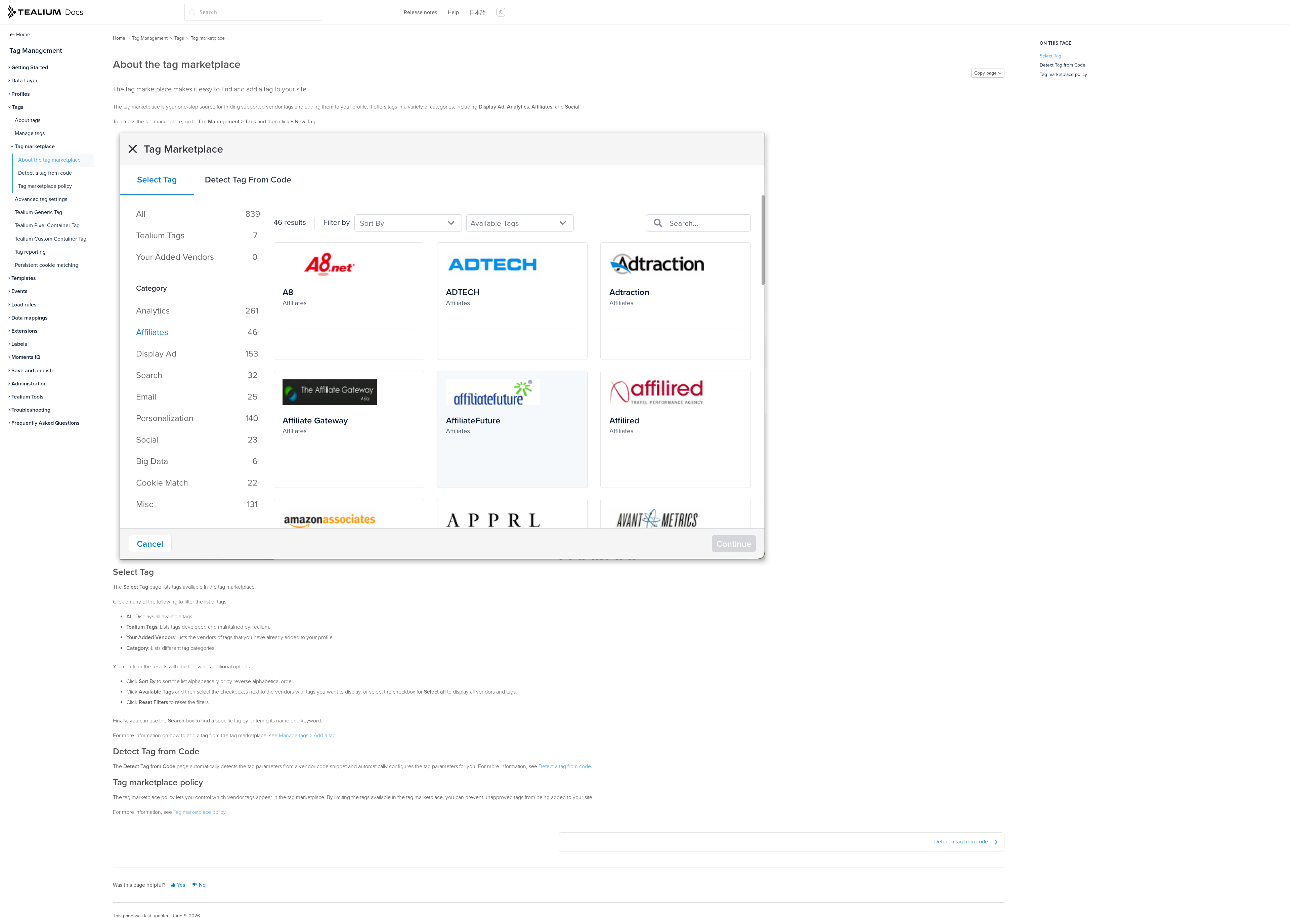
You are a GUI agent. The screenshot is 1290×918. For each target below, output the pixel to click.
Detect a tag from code (45, 173)
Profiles (20, 94)
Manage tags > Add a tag (307, 735)
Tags (18, 107)
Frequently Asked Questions (45, 423)
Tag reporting (30, 252)
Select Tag (1050, 56)
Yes (180, 885)
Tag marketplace (35, 146)
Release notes (420, 12)
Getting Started (29, 67)
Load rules (24, 304)
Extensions (24, 331)
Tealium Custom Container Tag (50, 239)
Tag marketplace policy (45, 186)
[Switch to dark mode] (501, 12)
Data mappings (29, 318)
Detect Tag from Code (1062, 65)
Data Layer (24, 80)
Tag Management (150, 38)
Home (23, 34)
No (202, 885)
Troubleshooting (30, 410)
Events (19, 291)
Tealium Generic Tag (38, 212)
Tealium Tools (27, 396)
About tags (27, 120)
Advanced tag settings (41, 199)
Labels (19, 344)
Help (453, 12)
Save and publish (32, 370)
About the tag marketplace (49, 160)
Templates (23, 278)
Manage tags (30, 133)
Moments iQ (25, 357)
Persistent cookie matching (46, 265)
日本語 (478, 12)
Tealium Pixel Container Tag (47, 225)
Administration (29, 383)
